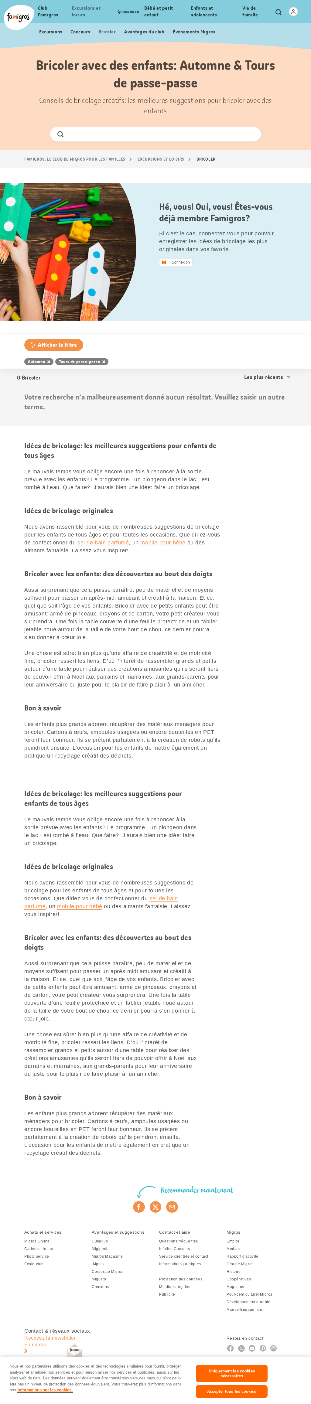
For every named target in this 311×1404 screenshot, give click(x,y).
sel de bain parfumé (103, 543)
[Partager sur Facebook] (139, 1207)
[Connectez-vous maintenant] (293, 11)
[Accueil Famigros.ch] (19, 17)
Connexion (181, 262)
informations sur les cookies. (45, 1390)
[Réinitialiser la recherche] (251, 134)
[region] (155, 1380)
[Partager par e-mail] (172, 1207)
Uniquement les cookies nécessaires (232, 1373)
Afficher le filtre (57, 345)
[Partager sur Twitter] (156, 1207)
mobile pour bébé (163, 543)
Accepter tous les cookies (231, 1391)
